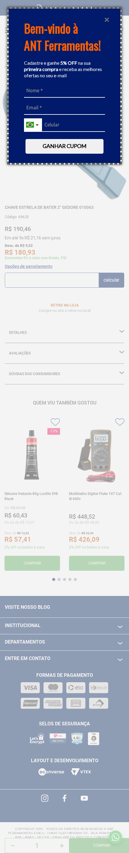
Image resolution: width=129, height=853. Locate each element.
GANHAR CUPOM (64, 146)
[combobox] (33, 125)
